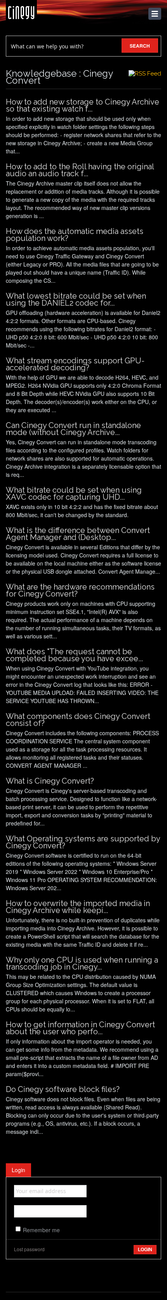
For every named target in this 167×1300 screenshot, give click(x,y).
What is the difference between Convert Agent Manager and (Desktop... (78, 534)
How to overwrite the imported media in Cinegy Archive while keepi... (78, 907)
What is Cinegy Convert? (50, 780)
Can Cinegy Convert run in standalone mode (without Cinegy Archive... (73, 429)
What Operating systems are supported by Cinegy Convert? (83, 842)
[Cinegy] (21, 10)
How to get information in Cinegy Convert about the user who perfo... (80, 1028)
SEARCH (140, 45)
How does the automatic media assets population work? (74, 235)
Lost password (29, 1249)
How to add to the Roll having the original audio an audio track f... (80, 170)
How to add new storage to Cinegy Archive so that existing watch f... (82, 105)
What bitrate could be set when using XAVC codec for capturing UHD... (74, 493)
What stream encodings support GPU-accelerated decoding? (75, 364)
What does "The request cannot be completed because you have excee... (74, 655)
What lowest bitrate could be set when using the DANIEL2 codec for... (76, 299)
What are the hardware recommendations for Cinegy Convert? (80, 590)
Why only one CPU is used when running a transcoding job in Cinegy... (82, 963)
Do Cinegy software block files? (63, 1089)
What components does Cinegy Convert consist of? (78, 720)
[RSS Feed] (145, 73)
